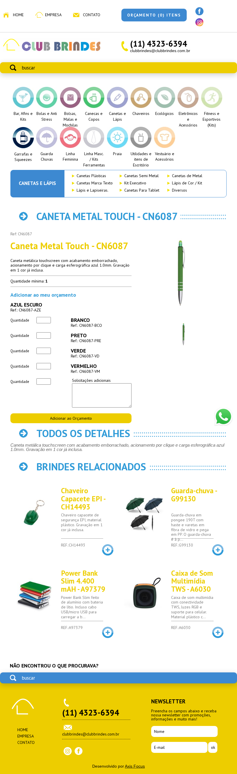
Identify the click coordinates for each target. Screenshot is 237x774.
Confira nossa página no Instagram (199, 22)
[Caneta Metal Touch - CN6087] (181, 273)
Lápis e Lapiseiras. (92, 190)
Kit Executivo (135, 183)
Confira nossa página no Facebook (199, 11)
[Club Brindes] (51, 50)
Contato (91, 14)
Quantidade (19, 320)
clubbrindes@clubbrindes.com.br (160, 50)
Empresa (53, 14)
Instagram (68, 751)
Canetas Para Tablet (141, 190)
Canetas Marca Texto (95, 183)
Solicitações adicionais (91, 380)
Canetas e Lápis (37, 183)
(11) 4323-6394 (158, 43)
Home (18, 14)
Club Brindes (23, 706)
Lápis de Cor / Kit (187, 183)
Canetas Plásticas (91, 175)
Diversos (179, 190)
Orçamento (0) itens (154, 15)
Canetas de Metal (187, 175)
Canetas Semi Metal (141, 175)
